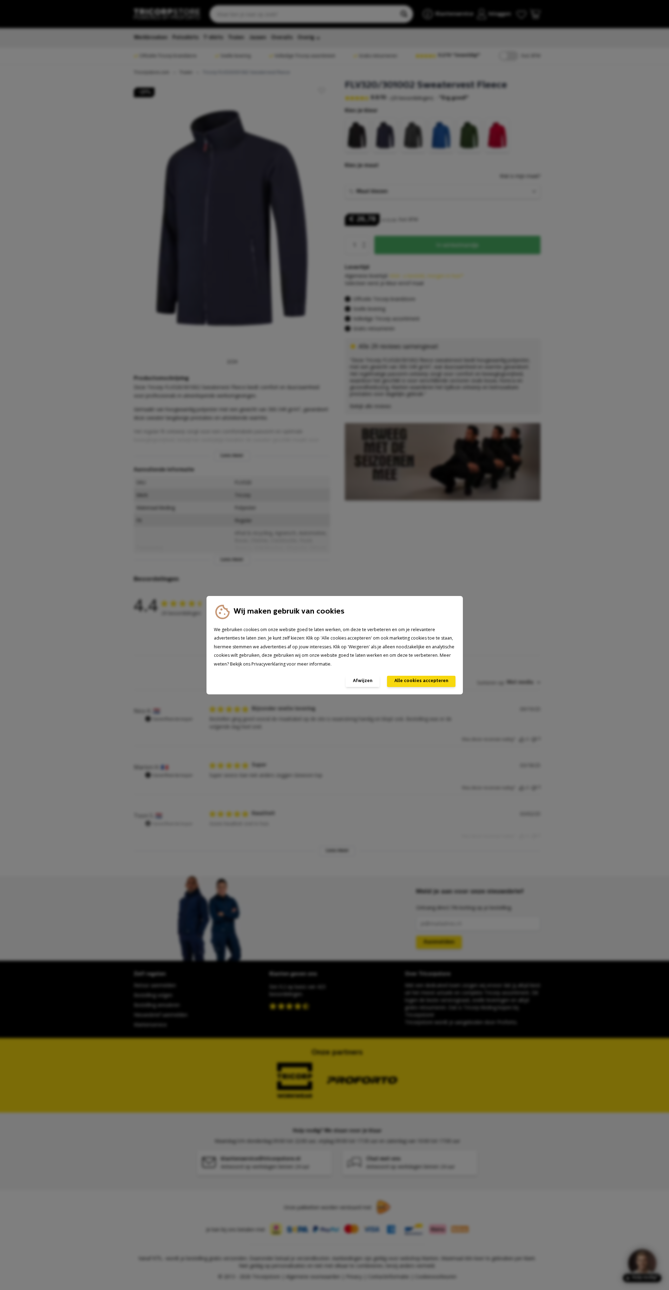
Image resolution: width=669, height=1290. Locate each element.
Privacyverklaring (268, 664)
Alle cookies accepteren (421, 681)
